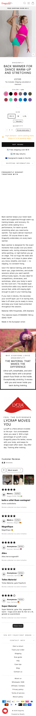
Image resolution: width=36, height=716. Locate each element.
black (11, 94)
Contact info (17, 640)
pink (6, 94)
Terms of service (18, 693)
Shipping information (18, 163)
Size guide (18, 657)
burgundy (6, 100)
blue (25, 100)
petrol (25, 94)
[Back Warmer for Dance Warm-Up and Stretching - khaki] (14, 204)
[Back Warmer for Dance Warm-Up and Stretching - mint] (3, 206)
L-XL (25, 116)
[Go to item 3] (29, 480)
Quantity (18, 126)
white (18, 106)
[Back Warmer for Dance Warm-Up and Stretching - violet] (12, 206)
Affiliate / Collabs (18, 686)
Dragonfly (18, 62)
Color (18, 89)
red (16, 94)
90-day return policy (23, 130)
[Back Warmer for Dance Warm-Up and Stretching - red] (7, 204)
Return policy (18, 697)
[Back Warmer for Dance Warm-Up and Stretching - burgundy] (16, 204)
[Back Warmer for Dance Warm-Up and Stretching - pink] (3, 204)
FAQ (18, 661)
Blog (18, 668)
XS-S (12, 116)
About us (18, 678)
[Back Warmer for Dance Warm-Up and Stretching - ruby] (5, 206)
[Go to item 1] (7, 480)
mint (11, 100)
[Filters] (4, 470)
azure (20, 100)
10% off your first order (18, 635)
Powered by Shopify (18, 714)
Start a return (18, 646)
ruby (16, 100)
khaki (30, 94)
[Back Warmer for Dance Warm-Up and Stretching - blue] (9, 206)
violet (30, 100)
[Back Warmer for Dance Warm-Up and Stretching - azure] (7, 206)
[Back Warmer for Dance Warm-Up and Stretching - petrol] (12, 204)
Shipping (18, 82)
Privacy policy (18, 689)
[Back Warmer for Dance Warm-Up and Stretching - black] (5, 204)
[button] (5, 711)
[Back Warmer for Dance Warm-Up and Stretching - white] (14, 206)
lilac (20, 94)
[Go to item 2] (18, 480)
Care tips (18, 664)
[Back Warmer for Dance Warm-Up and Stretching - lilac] (9, 204)
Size (18, 112)
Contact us (18, 672)
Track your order (18, 650)
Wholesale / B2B (18, 682)
